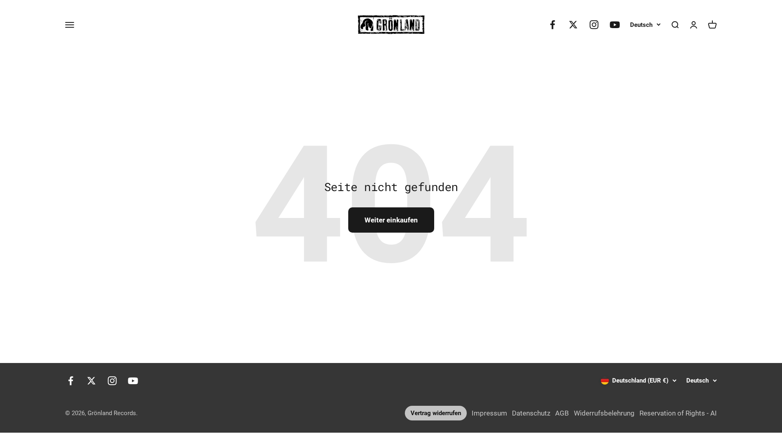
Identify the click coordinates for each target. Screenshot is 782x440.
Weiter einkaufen (391, 220)
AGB (562, 413)
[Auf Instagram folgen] (594, 24)
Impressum (489, 413)
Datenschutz (531, 413)
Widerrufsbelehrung (604, 413)
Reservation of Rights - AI (678, 413)
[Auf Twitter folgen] (573, 24)
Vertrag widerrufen (436, 413)
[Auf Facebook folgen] (552, 24)
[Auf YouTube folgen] (614, 24)
